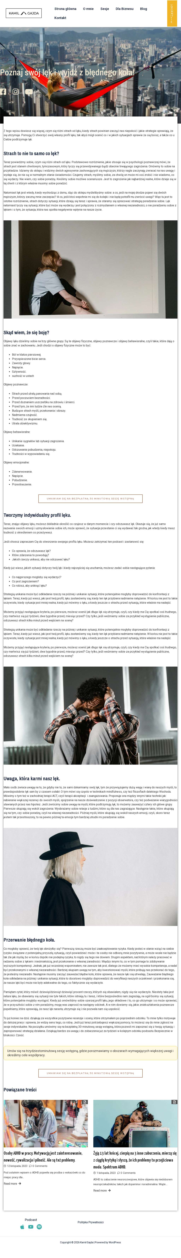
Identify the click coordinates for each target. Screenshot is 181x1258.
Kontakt (60, 18)
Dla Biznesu (124, 9)
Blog (143, 9)
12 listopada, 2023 (17, 1166)
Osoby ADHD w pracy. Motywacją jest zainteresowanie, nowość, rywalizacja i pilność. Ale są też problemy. (43, 1156)
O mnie (88, 9)
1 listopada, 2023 (106, 1172)
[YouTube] (30, 1226)
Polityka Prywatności (91, 1222)
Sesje (104, 9)
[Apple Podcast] (22, 1226)
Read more (10, 1183)
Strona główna (65, 9)
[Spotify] (39, 1226)
